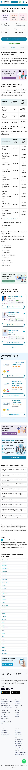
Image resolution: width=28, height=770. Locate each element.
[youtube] (12, 688)
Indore (3, 596)
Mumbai (4, 619)
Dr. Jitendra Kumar (14, 296)
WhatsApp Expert (15, 43)
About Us (17, 699)
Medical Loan (18, 741)
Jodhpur (4, 608)
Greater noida (5, 582)
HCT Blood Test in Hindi (6, 707)
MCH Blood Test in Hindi (6, 701)
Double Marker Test (5, 705)
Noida (3, 630)
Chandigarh (4, 571)
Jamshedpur (5, 605)
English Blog (18, 745)
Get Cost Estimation (15, 39)
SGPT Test (3, 714)
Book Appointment (14, 307)
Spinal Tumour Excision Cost (10, 219)
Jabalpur (4, 599)
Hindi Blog (17, 747)
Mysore (3, 622)
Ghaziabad (4, 579)
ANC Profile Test (4, 716)
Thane (3, 647)
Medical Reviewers (19, 710)
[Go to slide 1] (12, 347)
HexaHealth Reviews (19, 749)
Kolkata (3, 613)
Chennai (4, 574)
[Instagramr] (9, 688)
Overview (4, 47)
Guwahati (4, 588)
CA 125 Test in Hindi (5, 712)
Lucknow (4, 616)
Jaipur (3, 602)
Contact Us (17, 701)
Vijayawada (4, 653)
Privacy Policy (4, 730)
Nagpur (3, 625)
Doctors (13, 47)
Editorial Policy (4, 736)
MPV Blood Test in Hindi (6, 699)
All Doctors (17, 730)
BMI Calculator (18, 743)
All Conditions (18, 734)
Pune (3, 636)
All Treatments (18, 736)
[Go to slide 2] (13, 347)
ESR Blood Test (4, 703)
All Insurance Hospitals (20, 752)
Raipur (3, 639)
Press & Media (18, 709)
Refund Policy (4, 732)
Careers (17, 714)
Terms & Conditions (5, 734)
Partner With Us (18, 705)
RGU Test (3, 720)
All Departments (19, 738)
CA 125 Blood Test (5, 710)
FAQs (16, 707)
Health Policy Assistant (20, 754)
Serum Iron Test (4, 718)
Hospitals (22, 47)
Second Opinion (19, 739)
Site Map (17, 716)
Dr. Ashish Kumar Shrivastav (13, 313)
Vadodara (4, 650)
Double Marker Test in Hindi (6, 722)
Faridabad (4, 577)
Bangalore (4, 565)
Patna (3, 633)
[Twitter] (4, 688)
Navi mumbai (5, 627)
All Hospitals (18, 732)
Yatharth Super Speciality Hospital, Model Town (18, 383)
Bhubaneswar (5, 568)
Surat (3, 644)
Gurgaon (4, 585)
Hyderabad (4, 593)
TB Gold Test (4, 709)
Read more (4, 228)
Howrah (3, 591)
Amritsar (4, 562)
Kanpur (3, 610)
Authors (17, 712)
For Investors (18, 703)
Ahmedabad (5, 560)
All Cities (17, 750)
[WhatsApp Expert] (20, 2)
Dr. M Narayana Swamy (13, 331)
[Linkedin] (7, 688)
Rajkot (3, 642)
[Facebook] (2, 688)
